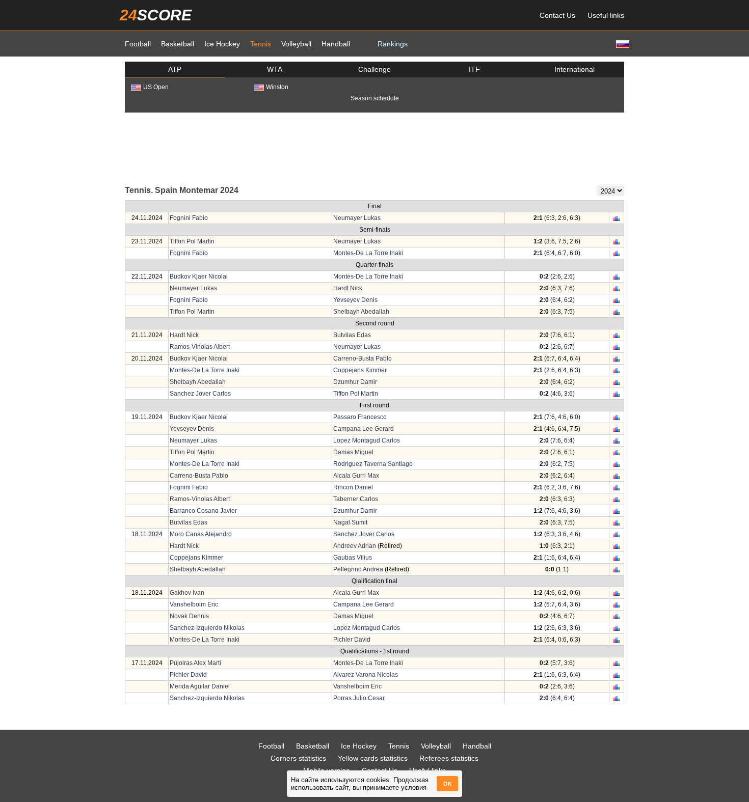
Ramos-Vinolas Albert (200, 346)
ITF (474, 69)
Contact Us (557, 15)
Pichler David (351, 639)
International (574, 69)
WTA (274, 69)
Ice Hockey (222, 44)
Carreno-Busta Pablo (362, 358)
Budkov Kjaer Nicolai (199, 276)
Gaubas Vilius (352, 557)
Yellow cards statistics (373, 758)
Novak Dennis (189, 616)
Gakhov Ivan (187, 592)
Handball (336, 44)
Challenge (374, 69)
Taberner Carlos (355, 499)
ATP (174, 69)
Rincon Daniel (353, 487)
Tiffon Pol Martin (192, 241)
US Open (156, 87)
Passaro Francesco (360, 417)
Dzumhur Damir (355, 381)
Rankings (393, 44)
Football (138, 44)
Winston (277, 87)
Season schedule (375, 98)
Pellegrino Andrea (358, 569)
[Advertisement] (374, 148)
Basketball (177, 44)
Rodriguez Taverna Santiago (373, 463)
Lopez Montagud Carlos (366, 440)
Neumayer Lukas (357, 218)
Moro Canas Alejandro (201, 534)
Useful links (605, 15)
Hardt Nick (347, 288)
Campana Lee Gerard (363, 428)
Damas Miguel (353, 452)
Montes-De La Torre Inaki (368, 253)
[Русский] (621, 43)
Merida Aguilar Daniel (200, 686)
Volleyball (296, 44)
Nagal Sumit (350, 522)
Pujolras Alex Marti (195, 663)
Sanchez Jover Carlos (200, 393)
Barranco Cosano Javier (203, 510)
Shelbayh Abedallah (361, 311)
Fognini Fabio (189, 218)
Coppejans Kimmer (360, 370)
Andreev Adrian (354, 545)
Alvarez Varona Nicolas (365, 674)
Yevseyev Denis (355, 299)
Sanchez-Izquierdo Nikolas (207, 627)
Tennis (260, 44)
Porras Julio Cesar (359, 698)
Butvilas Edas (352, 335)
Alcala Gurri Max (356, 475)
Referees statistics (448, 758)
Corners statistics (298, 758)
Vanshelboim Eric (194, 604)
